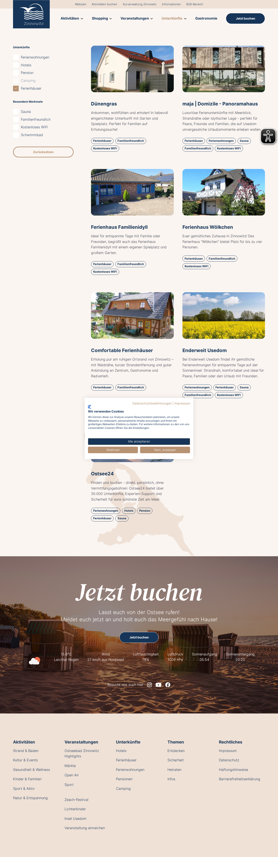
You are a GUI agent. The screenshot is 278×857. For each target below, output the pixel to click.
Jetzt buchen (139, 592)
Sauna (26, 111)
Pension (27, 73)
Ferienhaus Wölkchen (207, 227)
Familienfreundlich (36, 119)
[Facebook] (167, 684)
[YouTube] (158, 684)
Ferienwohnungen (35, 57)
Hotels (26, 65)
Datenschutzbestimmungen (152, 403)
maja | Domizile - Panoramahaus (220, 104)
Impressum (182, 403)
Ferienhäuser (31, 88)
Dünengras (104, 104)
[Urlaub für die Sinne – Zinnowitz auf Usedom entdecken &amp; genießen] (31, 14)
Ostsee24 (102, 473)
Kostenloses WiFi (34, 127)
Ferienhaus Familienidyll (119, 227)
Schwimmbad (32, 135)
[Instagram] (149, 684)
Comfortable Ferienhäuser (122, 350)
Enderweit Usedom (204, 350)
